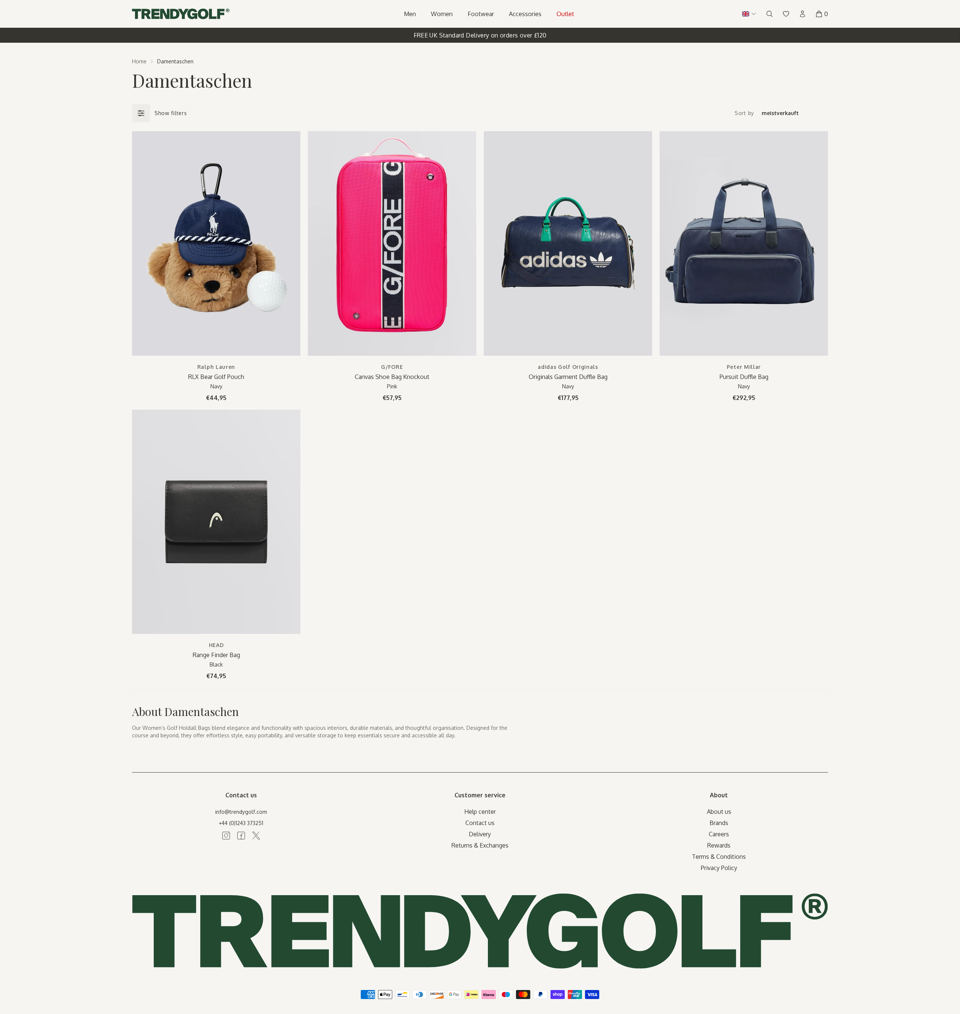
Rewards (718, 845)
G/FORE (392, 367)
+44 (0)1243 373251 (241, 823)
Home (139, 61)
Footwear (481, 14)
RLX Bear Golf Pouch (216, 376)
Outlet (565, 14)
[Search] (769, 14)
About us (719, 811)
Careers (719, 834)
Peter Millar (744, 367)
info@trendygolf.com (241, 812)
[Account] (802, 14)
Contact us (480, 823)
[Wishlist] (786, 14)
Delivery (480, 834)
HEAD (216, 645)
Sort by (744, 113)
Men (410, 14)
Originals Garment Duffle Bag (568, 376)
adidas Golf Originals (568, 367)
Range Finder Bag (216, 655)
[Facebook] (241, 836)
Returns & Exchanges (480, 845)
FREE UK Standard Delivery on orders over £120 (480, 35)
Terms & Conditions (719, 856)
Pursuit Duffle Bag (744, 376)
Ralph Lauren (216, 367)
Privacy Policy (719, 868)
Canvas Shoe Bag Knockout (392, 376)
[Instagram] (226, 836)
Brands (719, 823)
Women (442, 14)
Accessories (525, 14)
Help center (480, 811)
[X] (256, 836)
